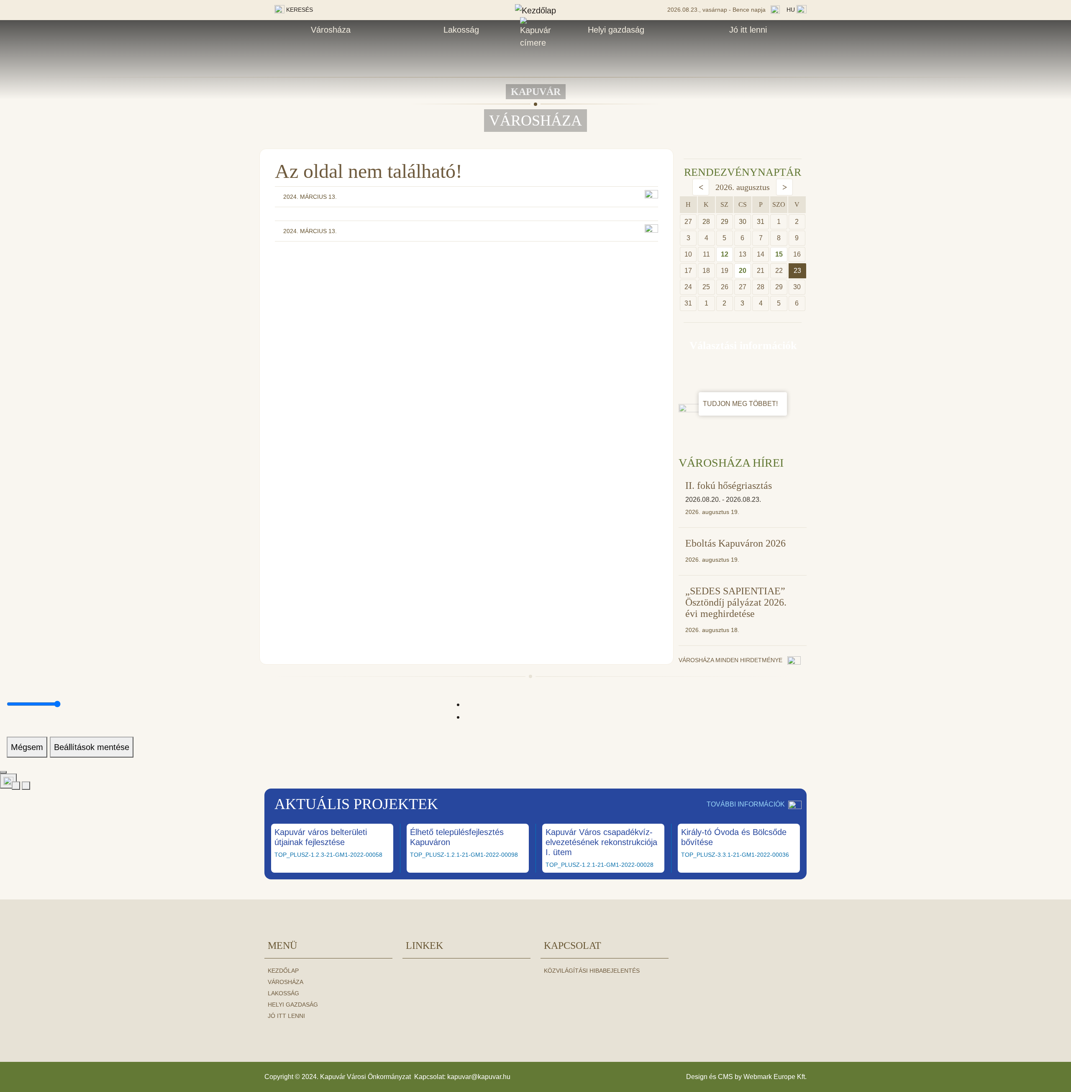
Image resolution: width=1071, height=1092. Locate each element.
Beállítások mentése (91, 747)
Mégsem (27, 747)
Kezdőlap (283, 970)
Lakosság (461, 29)
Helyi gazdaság (616, 29)
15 (779, 254)
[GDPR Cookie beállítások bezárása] (3, 772)
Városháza (331, 29)
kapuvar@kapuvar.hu (478, 1076)
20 (742, 270)
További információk (746, 804)
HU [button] (792, 9)
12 (724, 254)
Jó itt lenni (748, 29)
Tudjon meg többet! (741, 403)
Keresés (298, 9)
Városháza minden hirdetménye (731, 660)
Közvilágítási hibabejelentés (592, 970)
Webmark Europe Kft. (775, 1076)
